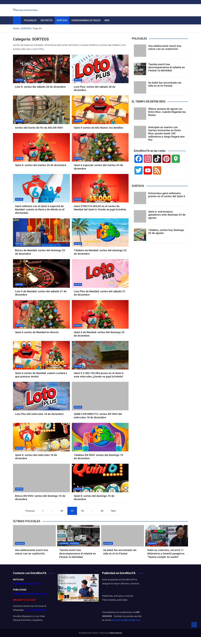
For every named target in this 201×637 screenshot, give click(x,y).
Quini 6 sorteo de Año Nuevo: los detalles (98, 127)
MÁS (107, 20)
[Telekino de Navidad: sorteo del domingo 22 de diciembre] (100, 232)
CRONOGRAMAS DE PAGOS (85, 20)
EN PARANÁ (64, 543)
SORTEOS (62, 20)
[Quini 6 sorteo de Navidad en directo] (41, 314)
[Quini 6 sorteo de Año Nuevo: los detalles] (100, 109)
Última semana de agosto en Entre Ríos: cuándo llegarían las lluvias (167, 112)
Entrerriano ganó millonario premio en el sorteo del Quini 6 (166, 195)
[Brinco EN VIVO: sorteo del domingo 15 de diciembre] (41, 478)
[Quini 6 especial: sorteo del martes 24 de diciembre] (100, 147)
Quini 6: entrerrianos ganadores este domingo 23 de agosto (166, 215)
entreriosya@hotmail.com (126, 620)
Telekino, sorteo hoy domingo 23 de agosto (166, 231)
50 (82, 510)
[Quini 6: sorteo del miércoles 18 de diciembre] (41, 437)
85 (102, 510)
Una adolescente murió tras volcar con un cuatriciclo (164, 47)
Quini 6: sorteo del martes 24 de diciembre (40, 165)
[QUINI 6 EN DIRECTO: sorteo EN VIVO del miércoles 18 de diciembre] (100, 396)
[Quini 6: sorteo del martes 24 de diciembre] (41, 147)
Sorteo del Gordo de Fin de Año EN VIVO (39, 127)
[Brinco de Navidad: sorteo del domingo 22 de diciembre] (41, 232)
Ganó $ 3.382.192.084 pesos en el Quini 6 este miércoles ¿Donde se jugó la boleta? (98, 375)
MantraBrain (116, 633)
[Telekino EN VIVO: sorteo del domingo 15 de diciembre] (100, 437)
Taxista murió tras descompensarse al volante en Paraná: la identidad (166, 67)
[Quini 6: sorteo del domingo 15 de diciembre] (100, 478)
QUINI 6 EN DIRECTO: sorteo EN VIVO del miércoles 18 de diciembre (98, 415)
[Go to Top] (194, 624)
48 (61, 510)
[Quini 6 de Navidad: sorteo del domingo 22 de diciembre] (100, 314)
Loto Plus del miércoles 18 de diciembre (39, 414)
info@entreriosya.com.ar (26, 583)
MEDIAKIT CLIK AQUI (24, 599)
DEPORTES (47, 20)
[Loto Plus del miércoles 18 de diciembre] (41, 396)
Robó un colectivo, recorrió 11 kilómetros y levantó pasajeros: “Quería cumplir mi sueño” (166, 553)
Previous (30, 510)
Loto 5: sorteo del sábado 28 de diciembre (40, 86)
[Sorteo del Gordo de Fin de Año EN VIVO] (41, 109)
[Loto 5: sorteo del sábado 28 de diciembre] (41, 69)
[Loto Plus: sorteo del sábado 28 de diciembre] (100, 69)
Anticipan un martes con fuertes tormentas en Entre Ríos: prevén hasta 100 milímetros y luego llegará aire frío (166, 133)
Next (113, 510)
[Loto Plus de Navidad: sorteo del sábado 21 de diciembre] (100, 273)
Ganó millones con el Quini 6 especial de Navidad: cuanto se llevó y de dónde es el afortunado (39, 209)
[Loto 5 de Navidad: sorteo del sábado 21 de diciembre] (41, 273)
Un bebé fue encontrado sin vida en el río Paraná (164, 84)
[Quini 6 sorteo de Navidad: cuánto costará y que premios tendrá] (41, 355)
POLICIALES (30, 20)
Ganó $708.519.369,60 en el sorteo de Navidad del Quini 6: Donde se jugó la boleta (100, 208)
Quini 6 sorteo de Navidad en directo (37, 332)
